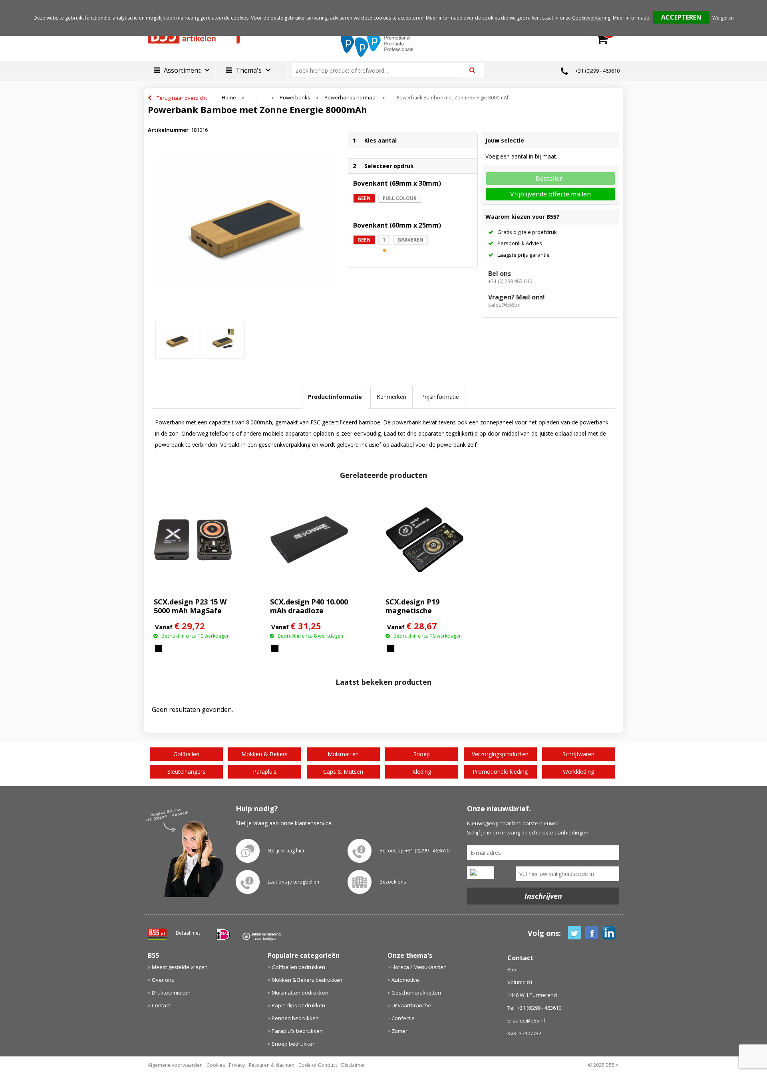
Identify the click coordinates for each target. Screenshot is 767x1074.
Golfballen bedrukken (298, 967)
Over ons (163, 979)
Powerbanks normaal (350, 97)
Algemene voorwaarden (175, 1065)
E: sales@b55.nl (526, 1020)
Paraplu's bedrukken (297, 1030)
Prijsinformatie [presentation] (440, 396)
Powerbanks (295, 97)
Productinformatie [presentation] (335, 396)
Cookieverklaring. (592, 17)
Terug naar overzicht (182, 97)
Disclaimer (353, 1065)
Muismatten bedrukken (300, 992)
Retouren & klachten (271, 1065)
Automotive (405, 979)
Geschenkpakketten (416, 992)
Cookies (216, 1065)
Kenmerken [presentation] (391, 396)
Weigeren (723, 17)
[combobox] (380, 70)
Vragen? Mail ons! (516, 297)
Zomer (399, 1030)
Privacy (237, 1065)
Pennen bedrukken (295, 1018)
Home (229, 97)
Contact (161, 1005)
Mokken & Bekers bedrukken (307, 979)
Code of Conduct (317, 1065)
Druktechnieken (171, 992)
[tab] (335, 397)
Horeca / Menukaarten (419, 967)
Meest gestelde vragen (180, 967)
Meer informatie (631, 17)
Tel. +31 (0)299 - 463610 (534, 1007)
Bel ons (499, 273)
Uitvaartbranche (411, 1005)
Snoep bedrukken (294, 1043)
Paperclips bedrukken (298, 1005)
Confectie (403, 1018)
